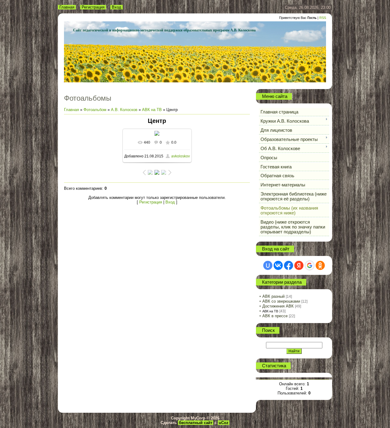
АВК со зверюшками (281, 301)
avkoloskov (180, 156)
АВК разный (273, 296)
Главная (66, 7)
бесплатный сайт (195, 422)
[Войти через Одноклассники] (320, 265)
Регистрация (93, 7)
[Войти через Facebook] (288, 265)
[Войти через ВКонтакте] (278, 265)
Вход (116, 7)
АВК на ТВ (152, 109)
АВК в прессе (275, 316)
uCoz (224, 422)
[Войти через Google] (309, 265)
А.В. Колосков (124, 109)
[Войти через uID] (267, 265)
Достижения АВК (278, 306)
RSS (322, 18)
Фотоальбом (94, 109)
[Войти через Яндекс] (298, 265)
